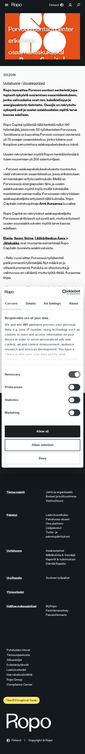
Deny (42, 458)
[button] (6, 5)
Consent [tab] (11, 303)
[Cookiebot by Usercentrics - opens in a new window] (62, 292)
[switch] (74, 387)
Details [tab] (31, 303)
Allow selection (43, 445)
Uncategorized (34, 83)
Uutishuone (11, 83)
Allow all (42, 431)
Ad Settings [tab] (52, 303)
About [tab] (73, 303)
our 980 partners (29, 324)
